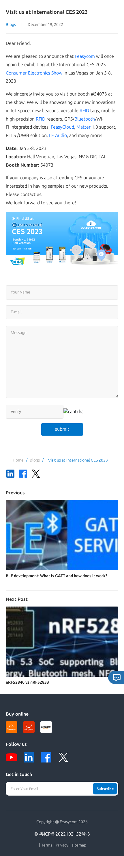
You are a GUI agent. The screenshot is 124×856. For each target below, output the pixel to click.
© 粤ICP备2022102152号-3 (62, 834)
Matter (83, 127)
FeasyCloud (62, 127)
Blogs (11, 24)
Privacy (62, 845)
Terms (46, 845)
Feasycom (85, 56)
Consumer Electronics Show (34, 73)
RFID (84, 110)
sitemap (79, 845)
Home (18, 460)
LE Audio (58, 135)
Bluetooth (84, 119)
